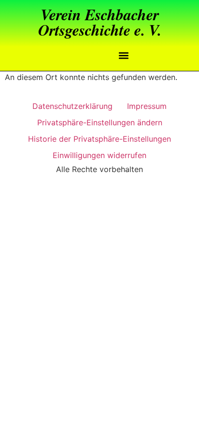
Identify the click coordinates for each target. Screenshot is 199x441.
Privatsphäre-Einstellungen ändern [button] (99, 122)
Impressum (147, 106)
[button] (124, 55)
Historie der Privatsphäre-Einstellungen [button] (99, 139)
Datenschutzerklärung (72, 106)
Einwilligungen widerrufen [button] (99, 155)
